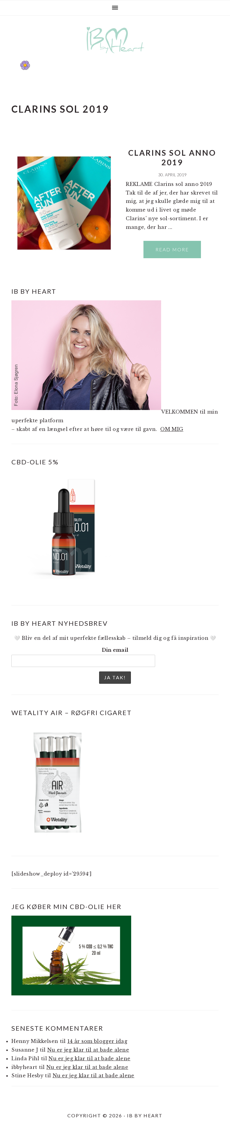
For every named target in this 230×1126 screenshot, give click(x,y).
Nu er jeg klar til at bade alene (88, 1050)
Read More (172, 249)
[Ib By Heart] (115, 56)
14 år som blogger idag (97, 1041)
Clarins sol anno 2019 (172, 157)
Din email (115, 650)
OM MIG (171, 429)
